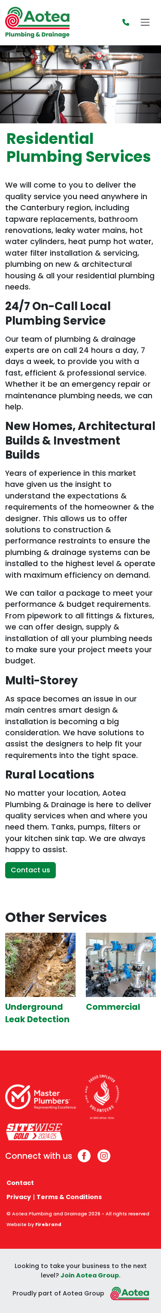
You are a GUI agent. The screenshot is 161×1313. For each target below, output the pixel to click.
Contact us (30, 870)
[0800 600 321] (125, 22)
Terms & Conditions (69, 1197)
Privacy (18, 1197)
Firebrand (48, 1224)
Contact (20, 1183)
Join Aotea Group (90, 1275)
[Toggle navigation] (145, 22)
